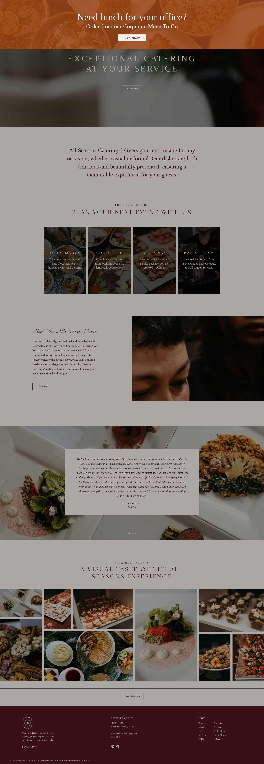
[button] (192, 6)
